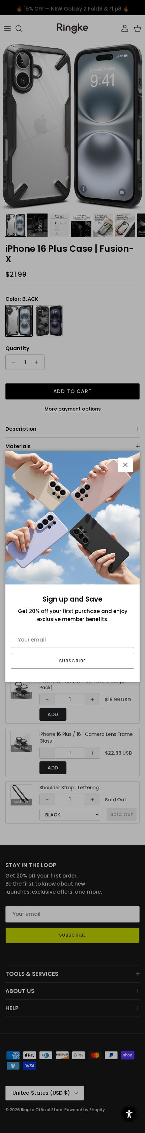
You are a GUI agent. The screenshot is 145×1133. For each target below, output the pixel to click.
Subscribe (72, 661)
